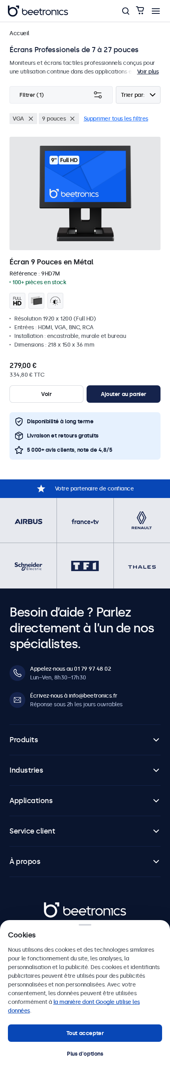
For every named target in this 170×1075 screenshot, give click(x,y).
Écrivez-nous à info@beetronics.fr (73, 695)
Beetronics (58, 906)
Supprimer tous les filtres (116, 118)
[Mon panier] (140, 11)
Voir (46, 394)
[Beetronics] (38, 11)
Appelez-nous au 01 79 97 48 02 (70, 668)
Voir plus (148, 71)
